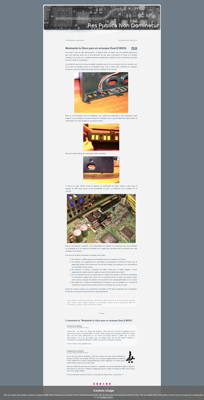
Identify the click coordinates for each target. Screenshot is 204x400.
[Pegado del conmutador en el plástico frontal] (101, 112)
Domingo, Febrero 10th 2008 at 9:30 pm (77, 352)
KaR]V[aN (79, 351)
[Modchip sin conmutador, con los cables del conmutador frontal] (101, 242)
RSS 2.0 (132, 302)
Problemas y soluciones (75, 40)
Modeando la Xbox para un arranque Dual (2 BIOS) (95, 48)
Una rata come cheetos (127, 40)
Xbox (68, 302)
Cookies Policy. (106, 397)
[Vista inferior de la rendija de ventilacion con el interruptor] (101, 150)
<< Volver (101, 313)
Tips (133, 300)
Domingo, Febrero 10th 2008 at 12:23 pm (78, 327)
